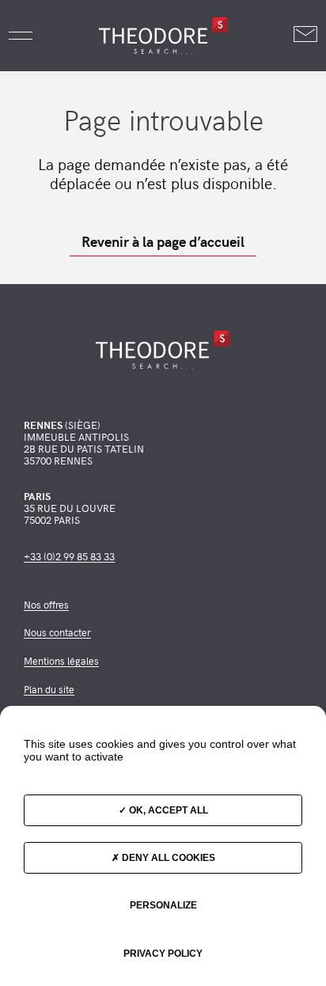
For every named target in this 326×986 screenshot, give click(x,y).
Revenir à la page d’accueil (163, 241)
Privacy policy (163, 953)
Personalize (163, 905)
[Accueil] (163, 36)
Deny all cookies (167, 857)
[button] (20, 36)
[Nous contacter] (305, 35)
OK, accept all (167, 810)
